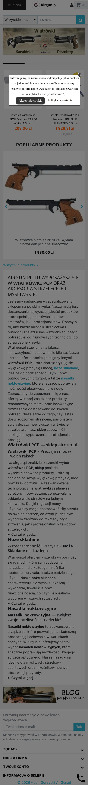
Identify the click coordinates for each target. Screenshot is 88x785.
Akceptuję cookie (30, 100)
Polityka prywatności (60, 100)
